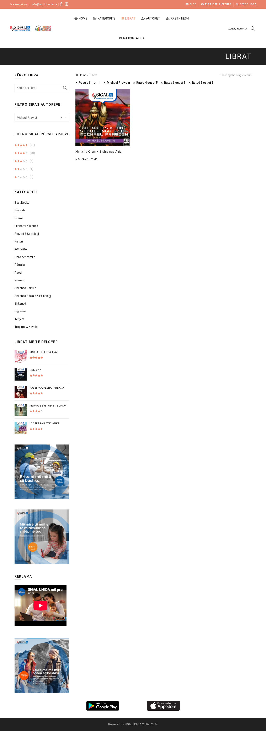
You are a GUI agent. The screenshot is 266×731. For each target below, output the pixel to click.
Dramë (19, 218)
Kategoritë (107, 18)
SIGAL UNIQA (133, 724)
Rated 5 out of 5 (202, 82)
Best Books (22, 202)
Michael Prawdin (118, 82)
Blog (193, 4)
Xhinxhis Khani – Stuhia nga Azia (98, 151)
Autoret (153, 18)
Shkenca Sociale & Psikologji (33, 296)
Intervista (21, 249)
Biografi (20, 210)
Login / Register (237, 28)
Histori (19, 241)
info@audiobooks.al (45, 4)
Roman (19, 280)
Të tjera (20, 319)
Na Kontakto (133, 38)
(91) (32, 145)
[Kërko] (253, 28)
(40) (32, 153)
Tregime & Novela (26, 326)
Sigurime (20, 311)
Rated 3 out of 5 (175, 82)
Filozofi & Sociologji (27, 233)
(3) (31, 177)
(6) (31, 161)
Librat (130, 18)
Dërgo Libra (248, 4)
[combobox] (42, 117)
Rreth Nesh (180, 18)
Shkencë (20, 303)
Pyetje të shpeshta (218, 4)
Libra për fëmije (25, 257)
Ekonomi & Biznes (26, 226)
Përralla (20, 264)
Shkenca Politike (25, 288)
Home (83, 18)
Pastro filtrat (87, 82)
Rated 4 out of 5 (147, 82)
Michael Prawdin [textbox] (40, 117)
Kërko (65, 88)
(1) (31, 169)
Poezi (18, 272)
